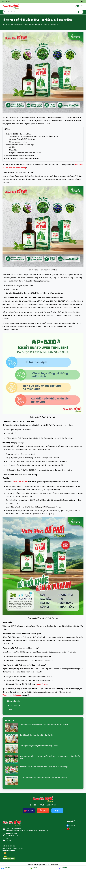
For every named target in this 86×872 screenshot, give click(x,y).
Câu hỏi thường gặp (14, 705)
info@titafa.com (11, 841)
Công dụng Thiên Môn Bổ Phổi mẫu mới (22, 139)
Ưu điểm (12, 147)
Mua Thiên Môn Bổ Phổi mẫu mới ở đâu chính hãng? (23, 158)
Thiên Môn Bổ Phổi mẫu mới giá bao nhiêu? (20, 155)
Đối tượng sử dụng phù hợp (18, 142)
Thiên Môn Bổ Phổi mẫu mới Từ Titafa (18, 134)
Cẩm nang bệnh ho (16, 24)
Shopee (44, 684)
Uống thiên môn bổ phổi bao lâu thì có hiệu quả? (25, 153)
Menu (8, 129)
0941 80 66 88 (10, 835)
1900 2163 (7, 1)
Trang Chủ (6, 24)
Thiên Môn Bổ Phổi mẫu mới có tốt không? (20, 145)
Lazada (38, 684)
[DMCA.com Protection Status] (9, 858)
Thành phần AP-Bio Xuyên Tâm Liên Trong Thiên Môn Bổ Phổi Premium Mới (34, 136)
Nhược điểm (13, 150)
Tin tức (9, 710)
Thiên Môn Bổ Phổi (20, 482)
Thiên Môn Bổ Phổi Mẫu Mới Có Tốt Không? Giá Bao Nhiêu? (41, 24)
